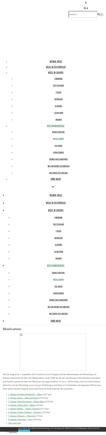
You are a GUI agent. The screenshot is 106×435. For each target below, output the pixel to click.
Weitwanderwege (55, 126)
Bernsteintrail (58, 132)
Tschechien (58, 112)
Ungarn (58, 119)
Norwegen (59, 99)
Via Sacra (58, 145)
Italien (58, 92)
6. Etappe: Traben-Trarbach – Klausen (24, 412)
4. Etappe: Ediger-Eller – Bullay (22, 405)
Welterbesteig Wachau (58, 172)
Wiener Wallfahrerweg (58, 159)
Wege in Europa (55, 72)
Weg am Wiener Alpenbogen (58, 166)
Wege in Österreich (56, 67)
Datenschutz (13, 430)
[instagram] (102, 428)
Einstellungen (24, 430)
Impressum (13, 432)
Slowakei (58, 106)
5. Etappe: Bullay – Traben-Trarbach (24, 409)
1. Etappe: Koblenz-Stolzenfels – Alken (25, 394)
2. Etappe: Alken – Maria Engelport (23, 398)
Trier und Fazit (14, 423)
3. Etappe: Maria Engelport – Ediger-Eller (26, 401)
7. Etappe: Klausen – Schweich (21, 416)
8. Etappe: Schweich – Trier (20, 419)
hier (47, 381)
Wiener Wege (56, 61)
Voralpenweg (58, 152)
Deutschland (58, 85)
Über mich (56, 179)
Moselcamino (58, 138)
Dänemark (59, 78)
